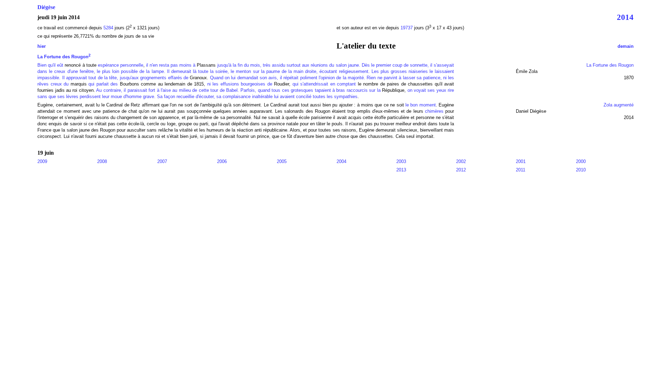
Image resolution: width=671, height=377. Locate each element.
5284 (108, 27)
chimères (434, 111)
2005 (282, 161)
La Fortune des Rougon (64, 56)
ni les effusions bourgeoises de (239, 84)
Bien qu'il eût (50, 65)
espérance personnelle (120, 65)
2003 (401, 161)
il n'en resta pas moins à (171, 65)
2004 (341, 161)
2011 (520, 169)
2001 (521, 161)
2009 (42, 161)
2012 (461, 169)
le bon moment (420, 105)
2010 (581, 169)
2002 (461, 161)
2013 (401, 169)
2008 (102, 161)
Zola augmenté (619, 105)
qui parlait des (104, 84)
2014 (625, 17)
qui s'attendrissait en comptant (325, 84)
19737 (407, 27)
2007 (162, 161)
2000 (581, 161)
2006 (222, 161)
